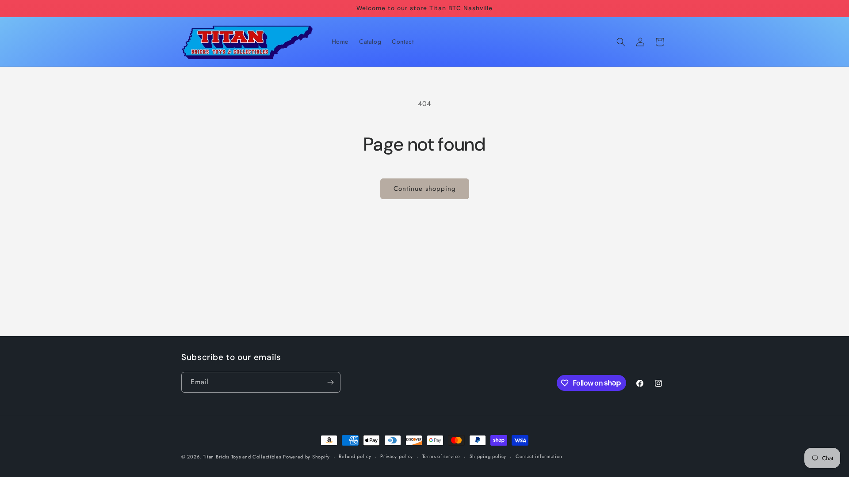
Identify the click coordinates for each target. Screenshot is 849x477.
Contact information (539, 456)
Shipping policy (488, 456)
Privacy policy (396, 456)
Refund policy (355, 456)
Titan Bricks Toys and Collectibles (242, 456)
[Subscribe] (330, 382)
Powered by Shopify (306, 456)
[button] (621, 42)
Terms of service (441, 456)
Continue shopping (425, 188)
